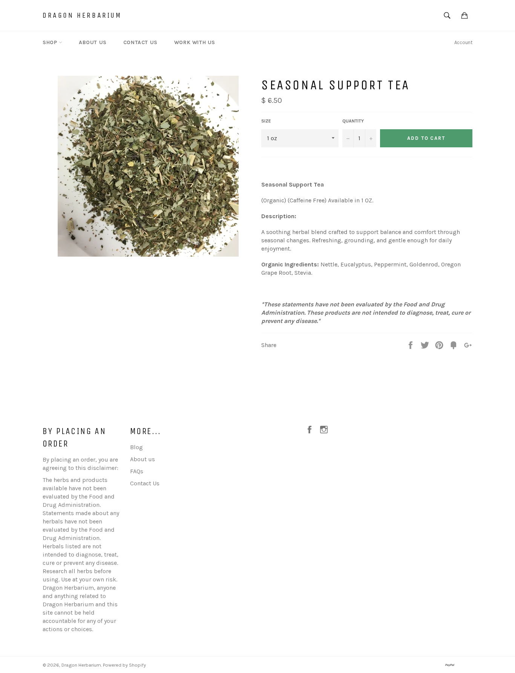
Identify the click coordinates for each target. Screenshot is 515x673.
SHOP (51, 42)
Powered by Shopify (124, 665)
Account (463, 42)
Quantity (353, 121)
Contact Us (144, 483)
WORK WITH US (194, 42)
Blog (136, 447)
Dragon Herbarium (82, 15)
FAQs (136, 471)
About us (142, 459)
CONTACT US (140, 42)
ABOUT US (93, 42)
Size (266, 121)
